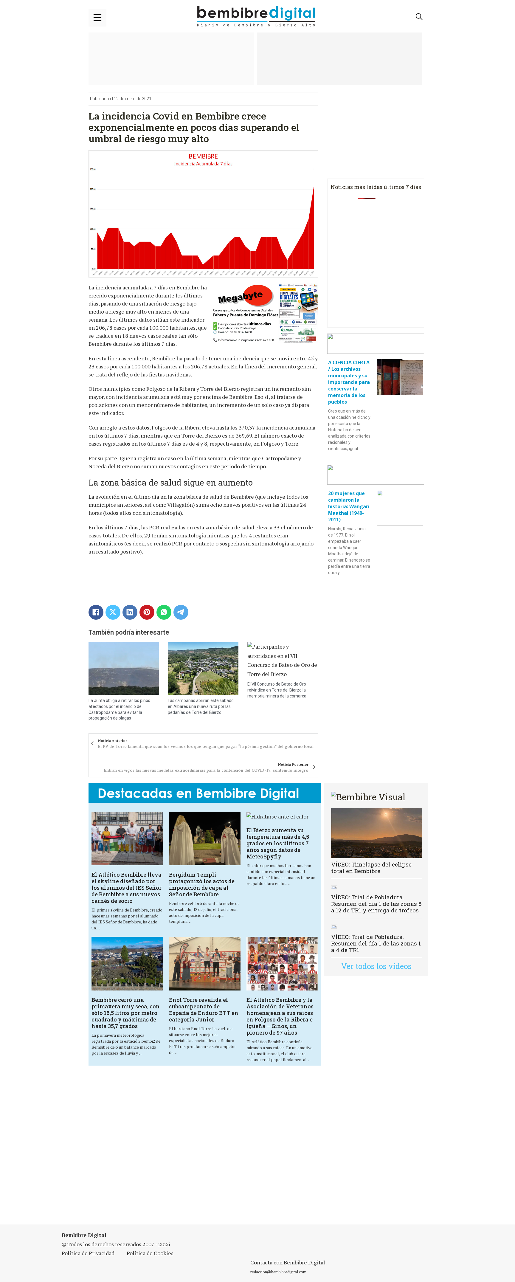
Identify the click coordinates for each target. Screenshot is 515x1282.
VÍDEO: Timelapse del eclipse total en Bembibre (371, 868)
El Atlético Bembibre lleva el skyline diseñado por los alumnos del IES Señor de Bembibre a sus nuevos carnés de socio (126, 887)
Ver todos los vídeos (376, 966)
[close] (97, 18)
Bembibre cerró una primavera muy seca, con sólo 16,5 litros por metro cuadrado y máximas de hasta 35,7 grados (125, 1013)
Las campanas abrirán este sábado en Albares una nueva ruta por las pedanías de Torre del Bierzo (201, 706)
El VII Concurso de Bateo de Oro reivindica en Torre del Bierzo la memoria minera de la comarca (276, 690)
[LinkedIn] (129, 612)
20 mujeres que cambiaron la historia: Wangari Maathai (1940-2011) (349, 506)
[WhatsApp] (163, 612)
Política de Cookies (150, 1253)
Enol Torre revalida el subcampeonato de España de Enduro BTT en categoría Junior (203, 1009)
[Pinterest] (146, 612)
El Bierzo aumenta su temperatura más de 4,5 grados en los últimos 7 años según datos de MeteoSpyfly (277, 843)
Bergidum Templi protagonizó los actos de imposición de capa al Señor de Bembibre (202, 884)
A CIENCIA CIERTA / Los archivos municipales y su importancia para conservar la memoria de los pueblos (349, 382)
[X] (113, 612)
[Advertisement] (205, 1149)
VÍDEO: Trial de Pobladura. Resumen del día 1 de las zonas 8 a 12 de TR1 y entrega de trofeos (376, 903)
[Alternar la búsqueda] (419, 17)
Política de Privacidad (88, 1253)
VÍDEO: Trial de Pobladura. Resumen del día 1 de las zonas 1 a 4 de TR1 (376, 943)
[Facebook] (96, 612)
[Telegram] (180, 612)
